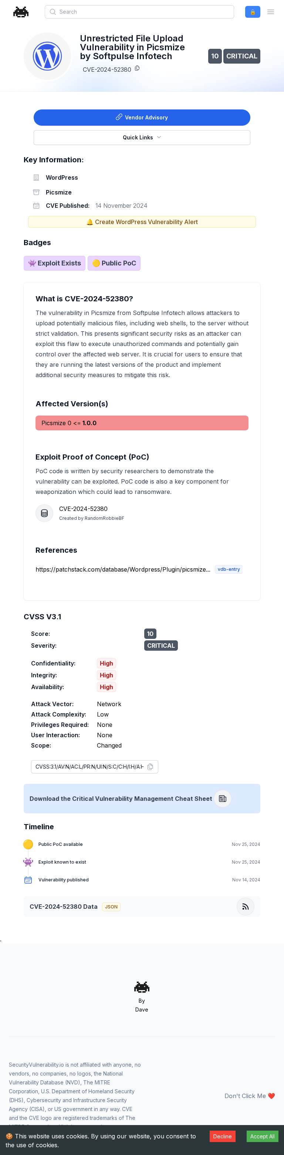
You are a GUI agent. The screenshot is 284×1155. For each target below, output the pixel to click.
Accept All (262, 1136)
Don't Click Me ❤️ (249, 1096)
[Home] (21, 12)
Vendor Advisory (146, 117)
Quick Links (138, 137)
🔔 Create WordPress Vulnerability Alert (142, 222)
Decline (222, 1136)
